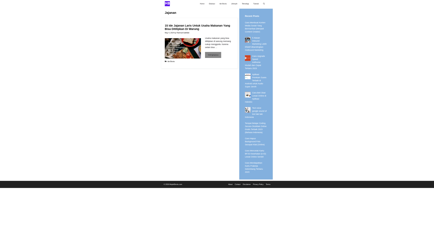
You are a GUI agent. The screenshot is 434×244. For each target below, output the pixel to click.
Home (202, 4)
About (230, 184)
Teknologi (245, 4)
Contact (238, 184)
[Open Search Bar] (264, 3)
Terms (268, 184)
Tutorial (256, 4)
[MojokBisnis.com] (167, 3)
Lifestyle (234, 4)
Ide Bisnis (223, 4)
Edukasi (212, 4)
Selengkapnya (213, 55)
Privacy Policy (258, 184)
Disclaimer (247, 184)
